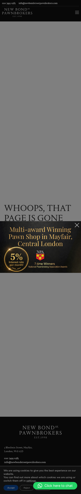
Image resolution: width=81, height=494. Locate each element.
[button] (55, 485)
